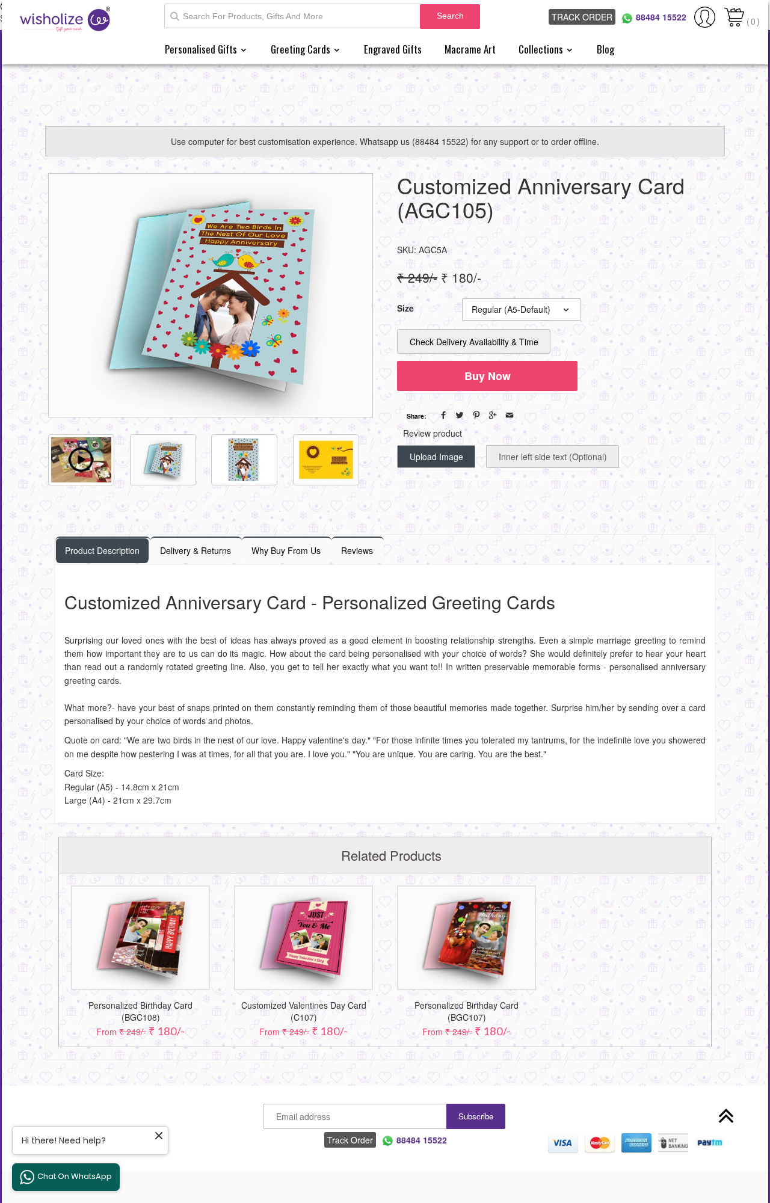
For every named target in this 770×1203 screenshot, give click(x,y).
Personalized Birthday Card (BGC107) (466, 1011)
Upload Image (436, 457)
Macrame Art (470, 49)
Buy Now (487, 376)
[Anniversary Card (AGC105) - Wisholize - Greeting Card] (210, 295)
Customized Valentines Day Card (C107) (303, 1011)
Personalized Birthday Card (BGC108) (140, 1011)
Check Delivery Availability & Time (474, 342)
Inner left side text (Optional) (553, 457)
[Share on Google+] (492, 415)
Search (450, 15)
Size (405, 308)
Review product (432, 433)
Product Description (102, 550)
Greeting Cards (302, 49)
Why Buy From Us (286, 550)
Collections (542, 49)
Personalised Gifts (202, 49)
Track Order (582, 17)
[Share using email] (509, 415)
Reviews (357, 550)
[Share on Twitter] (459, 415)
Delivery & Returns (195, 550)
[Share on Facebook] (443, 415)
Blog (605, 49)
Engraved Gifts (393, 49)
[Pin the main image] (476, 415)
